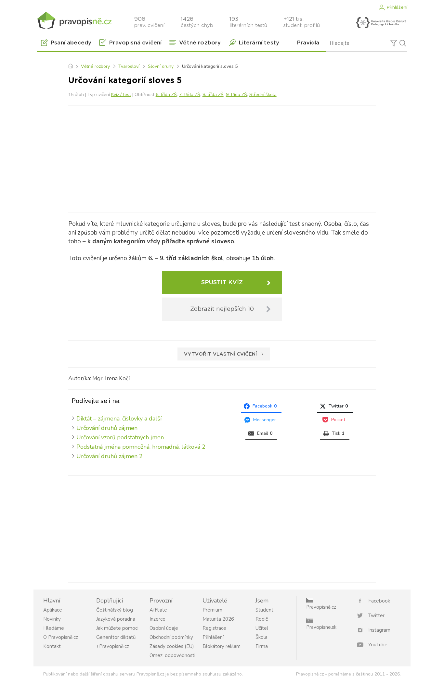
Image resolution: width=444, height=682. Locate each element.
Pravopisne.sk (321, 627)
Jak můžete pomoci (117, 628)
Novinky (52, 619)
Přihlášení (396, 7)
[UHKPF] (381, 22)
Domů (70, 66)
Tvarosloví (128, 66)
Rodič (261, 619)
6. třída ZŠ (166, 94)
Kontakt (52, 646)
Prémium (212, 610)
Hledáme (53, 628)
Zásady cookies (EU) (172, 646)
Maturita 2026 (218, 619)
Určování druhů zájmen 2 (109, 456)
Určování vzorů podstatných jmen (120, 437)
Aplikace (52, 610)
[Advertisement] (222, 158)
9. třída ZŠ (236, 94)
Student (264, 610)
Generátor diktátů (116, 637)
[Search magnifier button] (402, 43)
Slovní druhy (161, 66)
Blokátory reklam (221, 646)
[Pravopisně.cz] (74, 20)
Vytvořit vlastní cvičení (220, 354)
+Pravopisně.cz (112, 646)
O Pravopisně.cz (60, 637)
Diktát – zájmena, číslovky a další (119, 418)
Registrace (214, 628)
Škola (261, 637)
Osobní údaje (164, 628)
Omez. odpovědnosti (172, 655)
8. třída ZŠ (213, 94)
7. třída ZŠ (189, 94)
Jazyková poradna (115, 619)
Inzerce (157, 619)
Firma (261, 646)
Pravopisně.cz (321, 607)
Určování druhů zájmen (106, 428)
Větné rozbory (95, 66)
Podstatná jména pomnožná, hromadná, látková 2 (140, 447)
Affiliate (158, 610)
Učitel (261, 628)
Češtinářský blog (114, 610)
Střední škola (263, 94)
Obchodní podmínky (171, 637)
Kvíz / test (121, 94)
